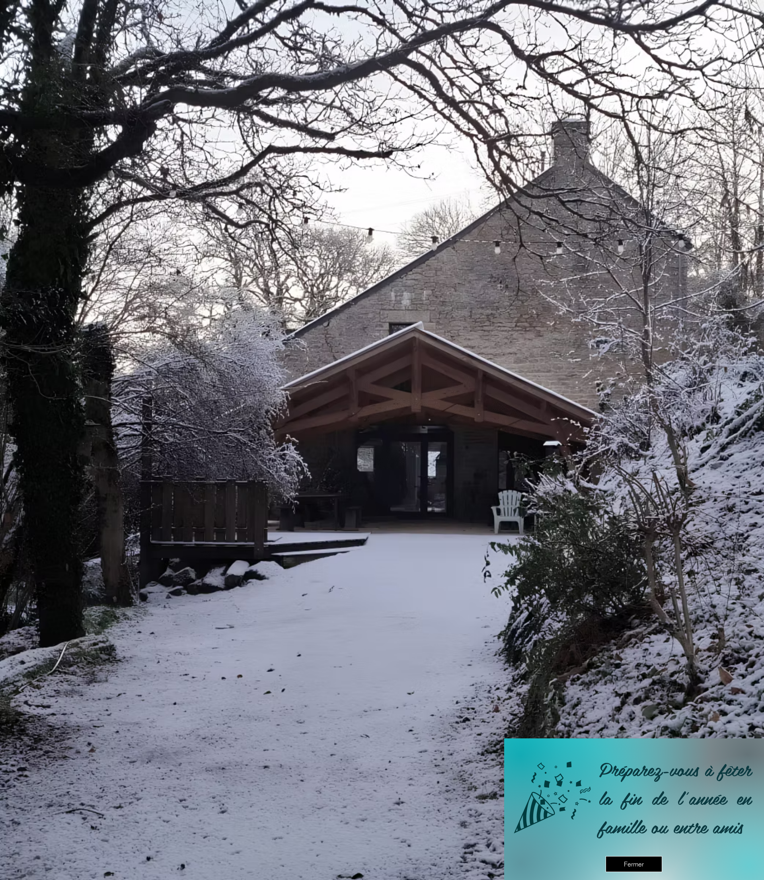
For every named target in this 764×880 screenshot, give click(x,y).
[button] (634, 864)
